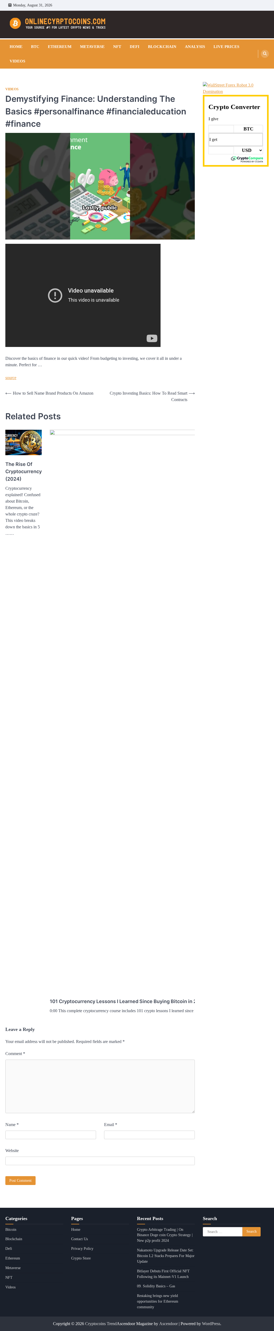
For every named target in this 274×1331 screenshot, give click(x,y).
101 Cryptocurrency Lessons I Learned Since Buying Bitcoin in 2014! (128, 1001)
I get (213, 139)
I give (213, 119)
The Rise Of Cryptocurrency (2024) (23, 471)
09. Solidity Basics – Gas (156, 1286)
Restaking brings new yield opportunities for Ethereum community (157, 1301)
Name (12, 1124)
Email (110, 1124)
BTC (35, 46)
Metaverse (92, 46)
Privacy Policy (82, 1249)
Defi (134, 46)
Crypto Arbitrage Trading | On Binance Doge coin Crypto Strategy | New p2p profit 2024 (165, 1235)
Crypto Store (81, 1258)
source (10, 377)
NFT (117, 46)
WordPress (211, 1323)
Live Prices (226, 46)
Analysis (195, 46)
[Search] (265, 54)
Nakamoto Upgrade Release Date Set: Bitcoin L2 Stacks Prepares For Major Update (166, 1255)
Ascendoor (168, 1323)
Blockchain (162, 46)
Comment (15, 1053)
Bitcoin (10, 1230)
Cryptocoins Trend (101, 1323)
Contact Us (79, 1239)
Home (16, 46)
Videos (17, 61)
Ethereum (59, 46)
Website (12, 1150)
